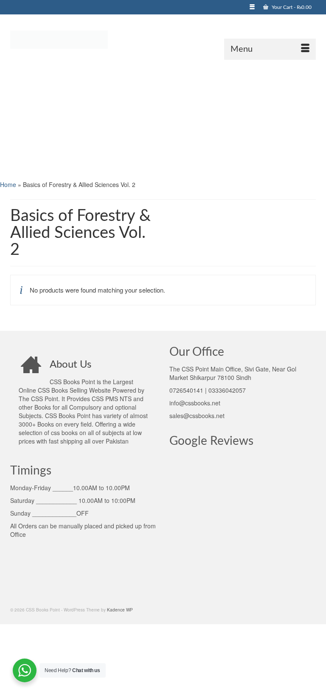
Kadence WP (120, 610)
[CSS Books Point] (163, 39)
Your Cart (291, 7)
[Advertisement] (163, 119)
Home (8, 184)
